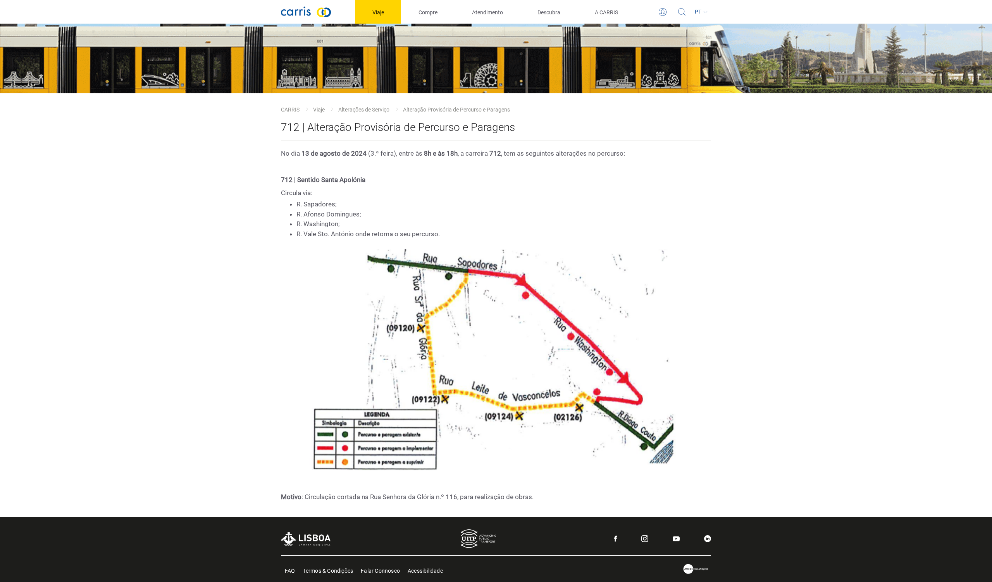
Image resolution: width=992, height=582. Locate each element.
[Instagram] (644, 538)
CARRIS (290, 109)
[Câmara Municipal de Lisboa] (306, 539)
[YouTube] (676, 538)
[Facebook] (615, 539)
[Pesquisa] (682, 12)
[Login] (662, 12)
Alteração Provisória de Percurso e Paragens (456, 109)
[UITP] (478, 538)
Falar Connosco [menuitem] (380, 570)
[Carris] (306, 11)
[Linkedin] (707, 538)
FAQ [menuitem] (290, 570)
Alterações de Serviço (363, 109)
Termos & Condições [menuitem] (328, 570)
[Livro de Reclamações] (696, 569)
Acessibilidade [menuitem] (425, 570)
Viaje (319, 109)
